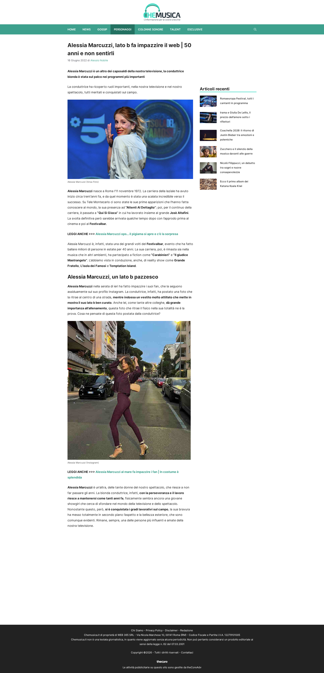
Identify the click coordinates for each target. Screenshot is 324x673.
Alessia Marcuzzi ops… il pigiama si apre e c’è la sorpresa (137, 234)
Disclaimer (171, 630)
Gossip (102, 29)
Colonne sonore (150, 29)
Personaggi (122, 29)
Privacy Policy (154, 630)
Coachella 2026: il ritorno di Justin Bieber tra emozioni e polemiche (237, 135)
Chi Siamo (137, 630)
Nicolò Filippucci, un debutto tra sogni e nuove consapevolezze (237, 167)
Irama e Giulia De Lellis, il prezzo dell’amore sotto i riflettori (235, 117)
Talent (175, 29)
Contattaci (187, 652)
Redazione (186, 630)
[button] (255, 29)
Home (72, 29)
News (87, 29)
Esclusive (194, 29)
